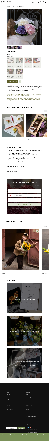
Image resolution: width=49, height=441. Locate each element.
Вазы (26, 389)
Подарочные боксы (29, 397)
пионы (8, 399)
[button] (31, 2)
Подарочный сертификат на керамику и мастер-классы (24, 362)
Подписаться (21, 428)
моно (7, 395)
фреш (8, 392)
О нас (26, 407)
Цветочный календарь (10, 411)
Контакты (27, 409)
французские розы (10, 401)
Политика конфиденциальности (31, 416)
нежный (8, 390)
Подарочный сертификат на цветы (24, 297)
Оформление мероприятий (11, 407)
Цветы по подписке (10, 409)
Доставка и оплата (29, 411)
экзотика (8, 394)
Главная (8, 6)
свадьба (8, 397)
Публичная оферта (29, 414)
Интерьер (27, 395)
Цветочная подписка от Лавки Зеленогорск (24, 329)
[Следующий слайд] (40, 27)
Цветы (13, 6)
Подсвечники (28, 392)
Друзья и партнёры (29, 412)
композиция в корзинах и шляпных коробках (15, 402)
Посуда (27, 394)
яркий (8, 389)
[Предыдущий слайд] (9, 27)
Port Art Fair (28, 390)
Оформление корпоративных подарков (13, 412)
